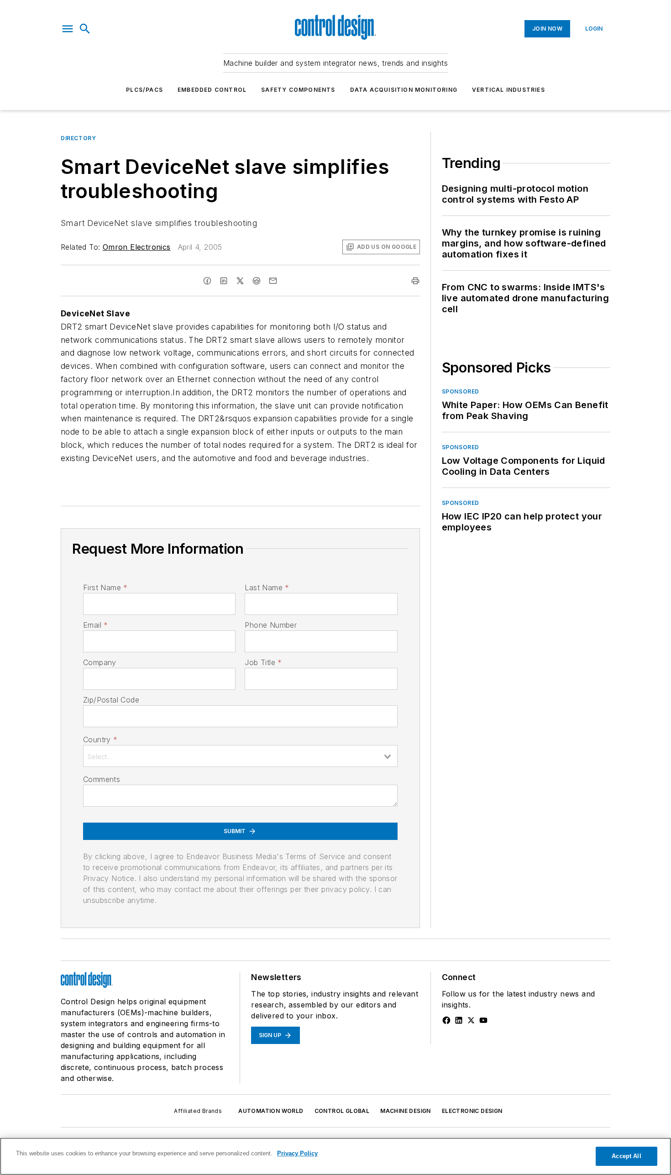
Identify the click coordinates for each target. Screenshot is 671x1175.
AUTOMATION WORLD (270, 1110)
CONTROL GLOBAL (342, 1110)
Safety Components (298, 89)
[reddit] (256, 280)
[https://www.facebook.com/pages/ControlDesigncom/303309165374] (446, 1020)
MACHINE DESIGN (405, 1110)
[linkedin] (223, 280)
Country (100, 739)
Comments (101, 779)
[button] (67, 29)
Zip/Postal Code (111, 699)
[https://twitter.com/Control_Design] (471, 1020)
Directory (78, 138)
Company (99, 662)
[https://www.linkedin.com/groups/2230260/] (458, 1020)
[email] (273, 280)
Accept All (626, 1156)
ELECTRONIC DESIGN (472, 1110)
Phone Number (271, 624)
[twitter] (240, 280)
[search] (85, 29)
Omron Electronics (137, 247)
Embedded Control (212, 89)
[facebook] (207, 280)
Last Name (267, 587)
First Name (105, 587)
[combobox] (240, 756)
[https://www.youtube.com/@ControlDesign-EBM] (483, 1020)
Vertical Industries (508, 89)
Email (95, 624)
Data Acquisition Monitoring (403, 89)
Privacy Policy (297, 1153)
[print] (415, 280)
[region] (335, 1156)
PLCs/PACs (144, 89)
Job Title (263, 662)
